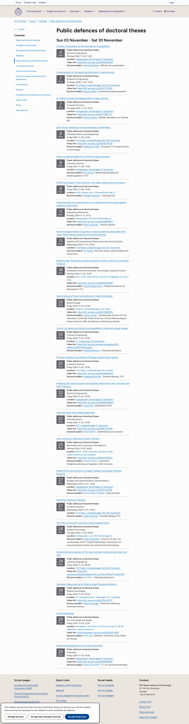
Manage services (16, 716)
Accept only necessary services (46, 716)
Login (171, 2)
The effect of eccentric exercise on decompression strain (82, 523)
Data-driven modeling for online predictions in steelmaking (83, 127)
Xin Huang (88, 251)
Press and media (146, 712)
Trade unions (21, 100)
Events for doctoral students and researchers (31, 78)
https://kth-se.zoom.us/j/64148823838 (95, 373)
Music (18, 105)
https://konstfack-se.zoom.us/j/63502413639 (98, 632)
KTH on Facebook (106, 685)
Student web (30, 2)
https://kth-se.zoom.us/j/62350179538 (94, 143)
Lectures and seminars (26, 71)
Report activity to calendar (28, 40)
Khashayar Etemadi (92, 376)
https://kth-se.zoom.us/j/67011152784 (94, 490)
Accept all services (77, 716)
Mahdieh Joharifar (91, 195)
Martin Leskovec (90, 225)
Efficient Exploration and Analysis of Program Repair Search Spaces (87, 357)
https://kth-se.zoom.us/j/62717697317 (94, 114)
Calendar (43, 21)
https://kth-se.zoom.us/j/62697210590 (94, 428)
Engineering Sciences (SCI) (27, 702)
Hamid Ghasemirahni (93, 286)
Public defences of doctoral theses (66, 21)
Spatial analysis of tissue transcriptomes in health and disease (84, 296)
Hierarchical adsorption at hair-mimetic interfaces (79, 645)
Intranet (42, 2)
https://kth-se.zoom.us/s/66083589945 (95, 402)
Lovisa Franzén (90, 315)
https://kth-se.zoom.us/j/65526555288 (95, 283)
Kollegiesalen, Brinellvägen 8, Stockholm (94, 59)
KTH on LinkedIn (105, 690)
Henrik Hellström (91, 65)
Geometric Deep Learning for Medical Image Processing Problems (86, 584)
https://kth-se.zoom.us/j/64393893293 (95, 312)
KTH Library (61, 701)
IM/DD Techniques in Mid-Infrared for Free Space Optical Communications (90, 182)
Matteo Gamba (90, 117)
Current (32, 21)
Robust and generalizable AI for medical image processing (82, 156)
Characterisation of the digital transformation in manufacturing (85, 72)
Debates (19, 55)
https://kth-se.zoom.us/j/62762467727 (95, 600)
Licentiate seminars (25, 66)
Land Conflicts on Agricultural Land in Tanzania (77, 438)
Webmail (60, 690)
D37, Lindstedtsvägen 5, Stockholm (92, 425)
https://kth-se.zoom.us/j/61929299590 (94, 661)
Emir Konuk (88, 172)
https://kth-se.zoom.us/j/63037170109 (94, 88)
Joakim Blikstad (90, 516)
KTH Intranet (20, 21)
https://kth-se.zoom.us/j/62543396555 (95, 458)
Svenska (171, 11)
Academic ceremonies (26, 45)
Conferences (22, 84)
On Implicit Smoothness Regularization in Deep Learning (82, 98)
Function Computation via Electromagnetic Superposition (83, 46)
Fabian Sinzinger (91, 603)
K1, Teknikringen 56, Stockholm (90, 341)
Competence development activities (33, 95)
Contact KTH (145, 702)
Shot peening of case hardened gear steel (75, 412)
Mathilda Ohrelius (91, 350)
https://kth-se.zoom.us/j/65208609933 (95, 221)
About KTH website (148, 717)
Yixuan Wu (88, 405)
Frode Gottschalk (91, 539)
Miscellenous (22, 110)
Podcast (19, 89)
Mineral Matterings (65, 613)
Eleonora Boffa (90, 91)
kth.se (18, 2)
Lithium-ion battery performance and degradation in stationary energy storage (92, 328)
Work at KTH (145, 707)
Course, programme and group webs (72, 695)
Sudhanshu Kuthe (91, 146)
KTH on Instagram (106, 695)
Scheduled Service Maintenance (31, 50)
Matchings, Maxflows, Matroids (70, 500)
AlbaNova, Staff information (69, 685)
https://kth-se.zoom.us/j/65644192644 (95, 62)
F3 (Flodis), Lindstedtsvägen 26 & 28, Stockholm (98, 85)
